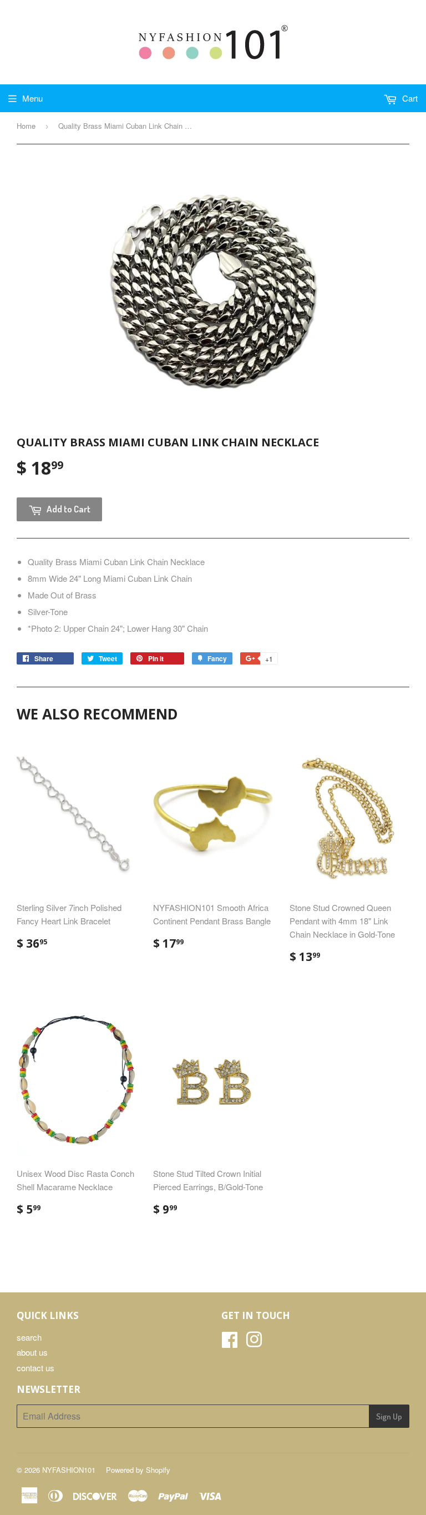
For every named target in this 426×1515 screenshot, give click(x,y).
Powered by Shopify (138, 1469)
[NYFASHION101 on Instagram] (254, 1342)
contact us (35, 1367)
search (29, 1337)
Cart (409, 98)
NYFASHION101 (68, 1469)
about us (32, 1352)
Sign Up (389, 1416)
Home (26, 125)
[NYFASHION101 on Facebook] (229, 1342)
